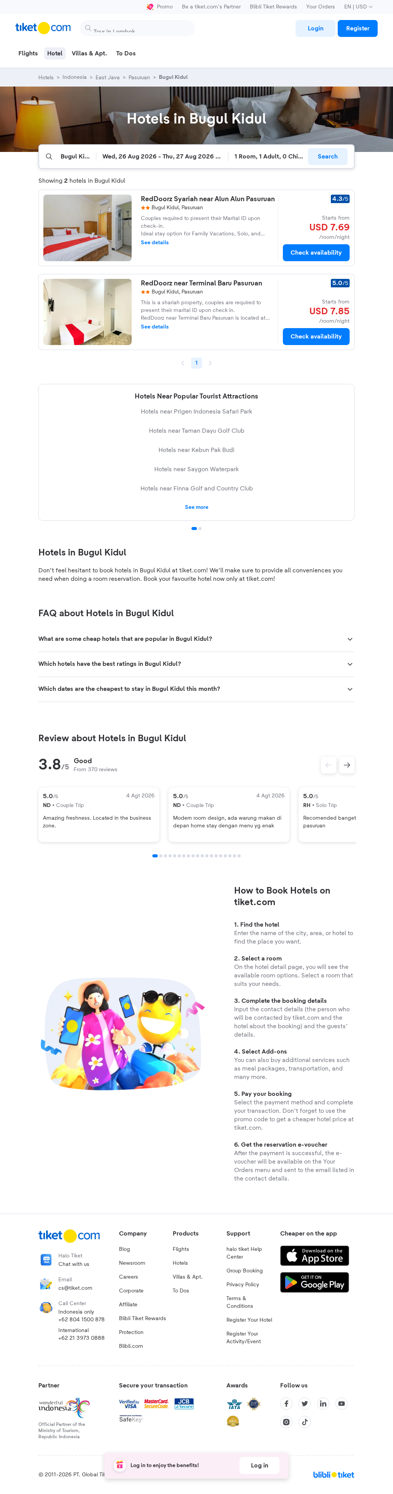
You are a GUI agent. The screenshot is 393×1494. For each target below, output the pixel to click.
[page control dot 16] (225, 855)
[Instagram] (286, 1422)
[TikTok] (305, 1422)
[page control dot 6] (179, 855)
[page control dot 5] (174, 855)
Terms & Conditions (239, 1302)
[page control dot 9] (193, 855)
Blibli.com (131, 1346)
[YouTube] (341, 1403)
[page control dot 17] (229, 855)
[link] (315, 28)
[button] (196, 639)
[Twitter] (305, 1403)
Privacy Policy (242, 1284)
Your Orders (320, 6)
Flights (181, 1249)
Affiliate (128, 1304)
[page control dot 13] (211, 855)
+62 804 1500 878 (81, 1319)
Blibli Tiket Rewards (273, 6)
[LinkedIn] (323, 1403)
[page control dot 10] (197, 855)
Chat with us (73, 1264)
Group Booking (244, 1270)
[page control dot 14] (216, 855)
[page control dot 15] (220, 855)
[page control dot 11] (202, 855)
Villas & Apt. (188, 1277)
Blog (124, 1249)
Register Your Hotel (249, 1320)
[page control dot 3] (165, 855)
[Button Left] (328, 765)
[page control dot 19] (239, 855)
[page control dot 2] (199, 528)
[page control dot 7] (183, 855)
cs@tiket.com (75, 1288)
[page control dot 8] (188, 855)
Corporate (131, 1290)
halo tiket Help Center (244, 1253)
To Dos (181, 1290)
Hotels (180, 1263)
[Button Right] (347, 765)
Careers (128, 1277)
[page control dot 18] (234, 855)
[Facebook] (286, 1403)
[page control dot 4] (170, 855)
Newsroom (132, 1263)
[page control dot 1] (194, 528)
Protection (131, 1332)
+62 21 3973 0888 (81, 1338)
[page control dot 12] (206, 855)
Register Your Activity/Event (243, 1338)
